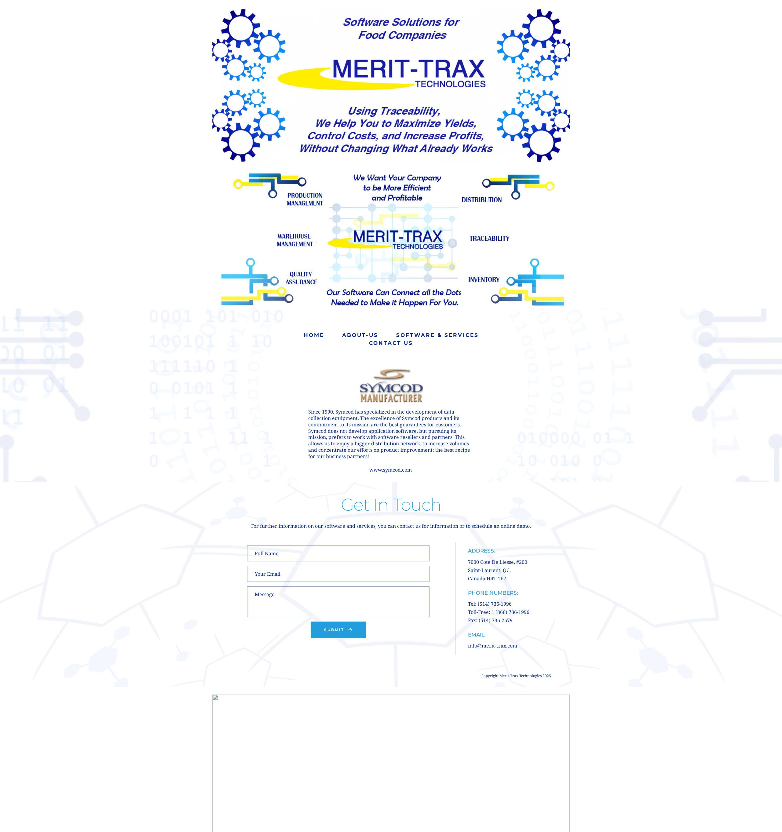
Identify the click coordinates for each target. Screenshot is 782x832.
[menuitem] (314, 335)
